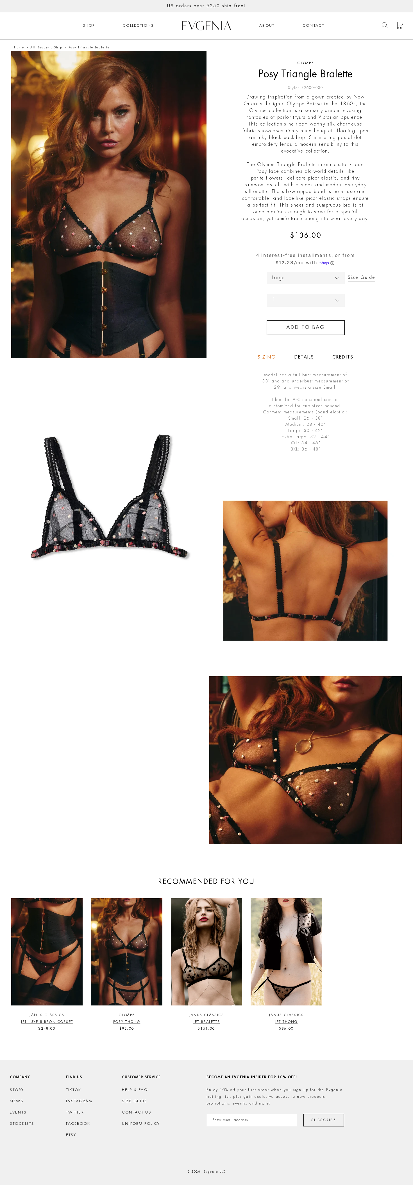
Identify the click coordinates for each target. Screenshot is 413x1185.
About (266, 26)
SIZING (267, 357)
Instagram (79, 1101)
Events (18, 1112)
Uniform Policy (141, 1124)
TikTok (73, 1090)
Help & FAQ (135, 1090)
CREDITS (342, 357)
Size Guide (361, 277)
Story (17, 1090)
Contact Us (136, 1112)
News (17, 1101)
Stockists (22, 1124)
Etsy (71, 1135)
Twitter (75, 1112)
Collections (138, 26)
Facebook (78, 1124)
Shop (89, 26)
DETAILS (304, 357)
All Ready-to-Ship (46, 47)
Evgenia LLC (215, 1171)
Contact (313, 26)
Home (19, 47)
